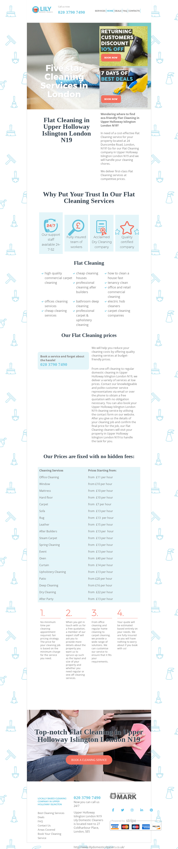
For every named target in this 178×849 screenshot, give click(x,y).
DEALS (118, 11)
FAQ (40, 821)
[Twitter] (122, 810)
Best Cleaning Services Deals (51, 815)
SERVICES (100, 11)
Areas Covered (46, 829)
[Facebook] (113, 810)
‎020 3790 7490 (53, 364)
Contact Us (44, 825)
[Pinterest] (151, 810)
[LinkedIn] (141, 810)
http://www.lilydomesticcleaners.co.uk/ (99, 847)
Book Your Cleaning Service (49, 836)
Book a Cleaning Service (89, 760)
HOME (110, 11)
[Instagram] (132, 810)
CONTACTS (134, 11)
